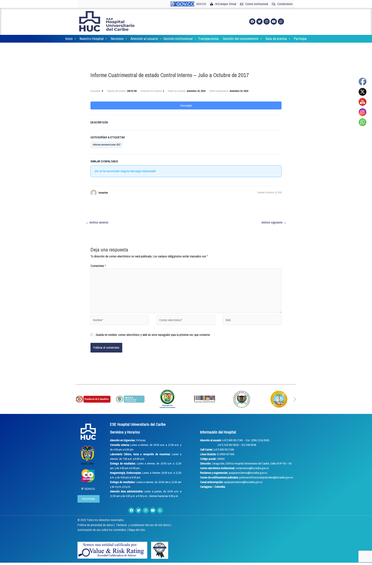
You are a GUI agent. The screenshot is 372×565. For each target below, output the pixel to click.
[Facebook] (252, 21)
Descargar (186, 105)
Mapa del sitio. (137, 530)
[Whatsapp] (281, 21)
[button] (77, 399)
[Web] (252, 321)
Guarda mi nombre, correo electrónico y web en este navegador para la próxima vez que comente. (153, 335)
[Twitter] (259, 21)
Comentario (98, 266)
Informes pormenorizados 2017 (106, 144)
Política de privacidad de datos (96, 525)
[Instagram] (267, 21)
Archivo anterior (96, 222)
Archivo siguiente (274, 222)
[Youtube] (274, 21)
